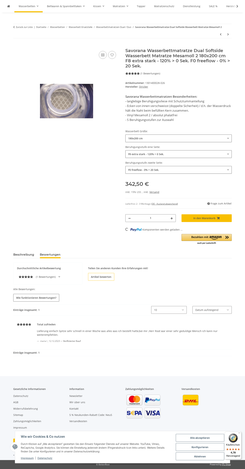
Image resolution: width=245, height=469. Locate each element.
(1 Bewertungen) (150, 73)
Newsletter (76, 396)
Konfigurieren (200, 447)
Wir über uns (77, 402)
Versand (154, 192)
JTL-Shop (226, 464)
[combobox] (178, 138)
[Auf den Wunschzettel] (112, 55)
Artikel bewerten (101, 277)
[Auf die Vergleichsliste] (103, 55)
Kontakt (74, 408)
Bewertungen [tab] (50, 254)
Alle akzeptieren (200, 437)
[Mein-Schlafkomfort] (8, 6)
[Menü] (239, 434)
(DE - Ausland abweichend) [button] (164, 203)
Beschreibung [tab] (23, 254)
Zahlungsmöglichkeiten (27, 421)
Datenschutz (44, 458)
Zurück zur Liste (24, 27)
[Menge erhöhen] (172, 218)
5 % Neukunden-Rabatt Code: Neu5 (90, 415)
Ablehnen (200, 456)
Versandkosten (78, 421)
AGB (15, 402)
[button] (235, 6)
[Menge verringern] (129, 218)
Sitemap (18, 415)
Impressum (27, 458)
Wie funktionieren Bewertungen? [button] (36, 297)
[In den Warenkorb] (16, 46)
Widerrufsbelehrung (25, 408)
